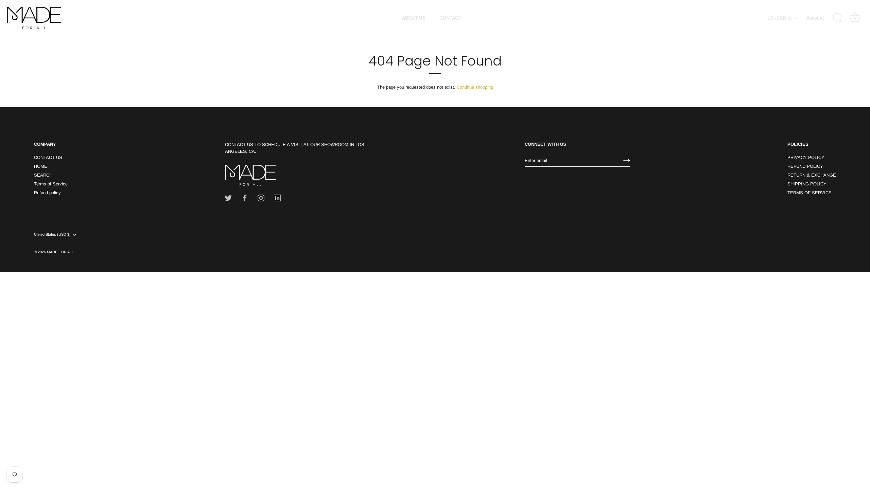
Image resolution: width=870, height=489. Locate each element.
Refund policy (47, 192)
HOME (40, 166)
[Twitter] (228, 197)
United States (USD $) (52, 234)
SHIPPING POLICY (806, 183)
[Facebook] (244, 197)
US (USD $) (779, 18)
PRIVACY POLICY (805, 157)
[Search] (837, 18)
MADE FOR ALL (60, 252)
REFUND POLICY (805, 166)
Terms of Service (51, 183)
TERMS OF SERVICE (809, 192)
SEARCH (43, 175)
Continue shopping (475, 87)
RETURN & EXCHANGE (811, 175)
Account (815, 18)
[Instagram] (261, 197)
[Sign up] (626, 160)
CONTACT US (48, 157)
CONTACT (450, 17)
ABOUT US (413, 17)
